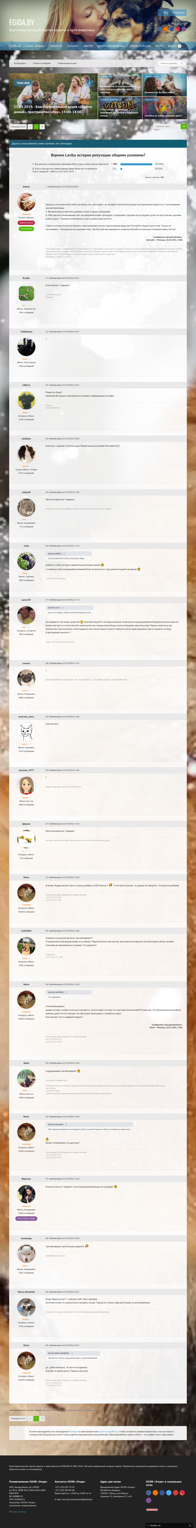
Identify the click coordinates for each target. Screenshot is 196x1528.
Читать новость (98, 797)
